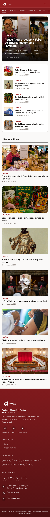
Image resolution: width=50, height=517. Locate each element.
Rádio (22, 464)
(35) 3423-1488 (13, 492)
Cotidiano (6, 460)
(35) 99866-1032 (13, 498)
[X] (17, 478)
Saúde (30, 464)
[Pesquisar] (45, 4)
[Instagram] (10, 478)
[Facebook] (4, 478)
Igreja (5, 464)
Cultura (16, 460)
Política (13, 464)
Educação (36, 460)
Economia (25, 460)
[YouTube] (24, 478)
